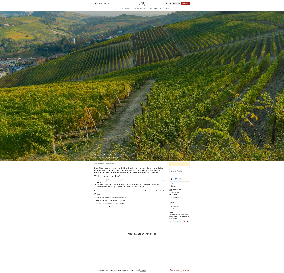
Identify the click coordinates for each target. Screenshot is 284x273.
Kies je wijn (185, 3)
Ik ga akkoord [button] (185, 270)
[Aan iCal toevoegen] (171, 178)
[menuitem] (116, 8)
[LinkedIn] (177, 221)
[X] (174, 221)
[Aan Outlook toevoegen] (176, 178)
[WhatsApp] (180, 221)
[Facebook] (170, 221)
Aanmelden (176, 3)
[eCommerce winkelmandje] (166, 3)
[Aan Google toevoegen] (180, 178)
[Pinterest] (184, 221)
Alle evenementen (99, 163)
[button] (96, 3)
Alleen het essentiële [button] (175, 270)
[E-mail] (187, 221)
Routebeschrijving (176, 197)
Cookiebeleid (143, 270)
